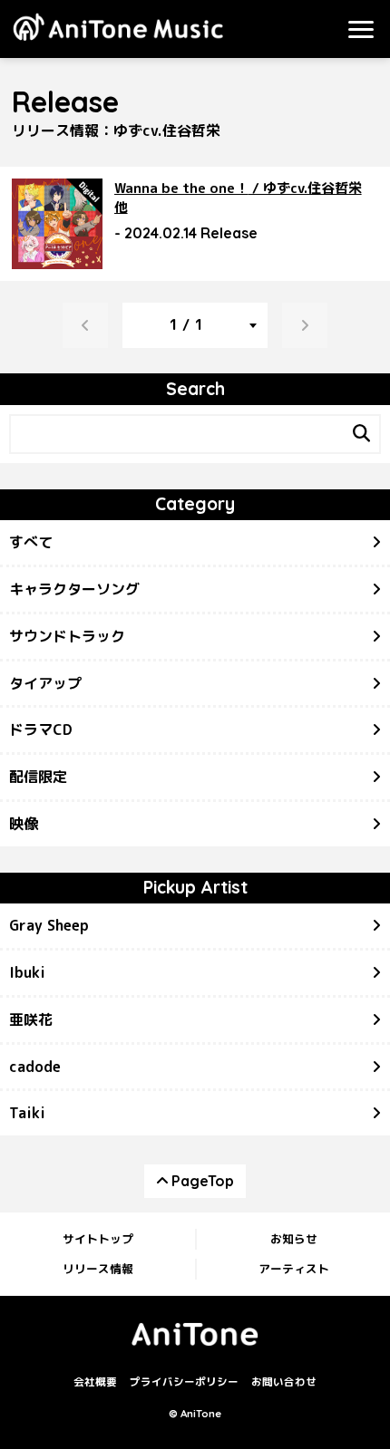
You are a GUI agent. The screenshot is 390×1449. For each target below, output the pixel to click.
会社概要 (95, 1382)
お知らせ (293, 1239)
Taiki (27, 1113)
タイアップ (45, 683)
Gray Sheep (49, 925)
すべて (31, 542)
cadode (35, 1067)
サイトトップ (98, 1239)
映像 (23, 824)
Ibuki (27, 972)
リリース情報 (98, 1269)
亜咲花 (31, 1019)
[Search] (361, 434)
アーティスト (293, 1269)
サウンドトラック (67, 636)
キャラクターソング (74, 589)
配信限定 (38, 777)
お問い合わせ (284, 1382)
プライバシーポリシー (184, 1382)
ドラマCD (41, 729)
